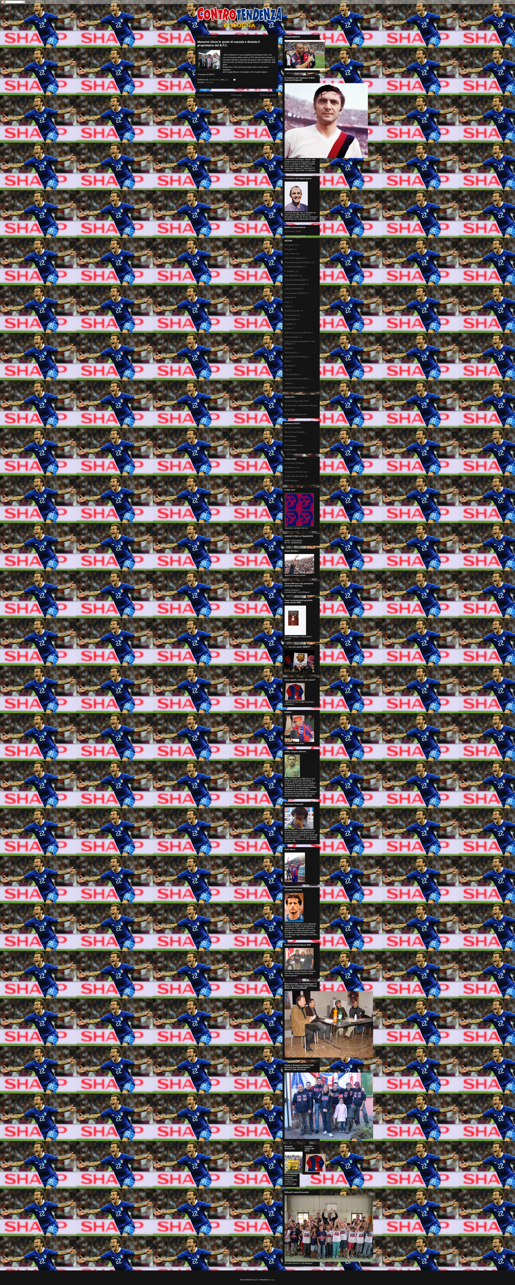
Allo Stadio (289, 366)
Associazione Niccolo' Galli (296, 472)
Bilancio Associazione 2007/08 (297, 333)
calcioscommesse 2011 (294, 388)
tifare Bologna (290, 436)
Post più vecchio (268, 95)
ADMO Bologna (291, 480)
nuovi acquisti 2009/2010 (295, 293)
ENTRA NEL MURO (293, 231)
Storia (287, 348)
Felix (287, 370)
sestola (288, 306)
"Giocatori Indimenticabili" (295, 280)
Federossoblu (290, 450)
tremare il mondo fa (293, 428)
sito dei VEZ (290, 410)
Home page (236, 95)
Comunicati (209, 82)
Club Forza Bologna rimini (296, 414)
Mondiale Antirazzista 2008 (296, 379)
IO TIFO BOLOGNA (293, 267)
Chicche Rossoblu (292, 311)
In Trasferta (289, 271)
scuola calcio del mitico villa (296, 476)
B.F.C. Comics (291, 441)
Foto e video (290, 253)
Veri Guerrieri (290, 352)
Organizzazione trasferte (295, 284)
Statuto (288, 383)
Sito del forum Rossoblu (295, 432)
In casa (288, 328)
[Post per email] (234, 80)
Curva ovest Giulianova (294, 463)
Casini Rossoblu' (292, 337)
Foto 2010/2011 (291, 374)
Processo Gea (291, 315)
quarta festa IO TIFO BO (295, 357)
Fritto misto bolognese (294, 258)
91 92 (287, 361)
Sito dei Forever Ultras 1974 (296, 401)
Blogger (272, 1280)
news (287, 302)
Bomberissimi (290, 319)
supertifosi (289, 324)
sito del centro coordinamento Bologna (301, 405)
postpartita (289, 297)
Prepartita (289, 249)
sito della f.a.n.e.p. (292, 467)
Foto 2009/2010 (291, 275)
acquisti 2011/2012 (293, 289)
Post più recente (205, 95)
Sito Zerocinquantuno (294, 445)
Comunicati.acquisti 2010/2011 (298, 262)
